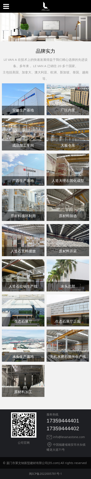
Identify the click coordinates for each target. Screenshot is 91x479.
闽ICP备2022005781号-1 (45, 474)
